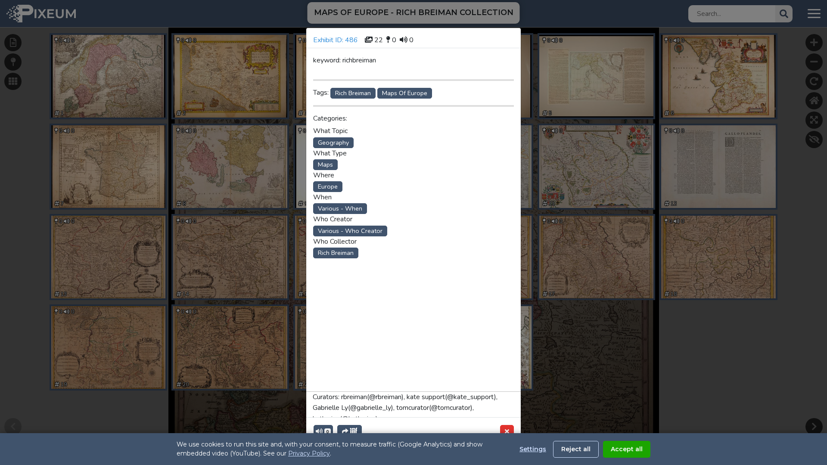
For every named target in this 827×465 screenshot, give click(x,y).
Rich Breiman (353, 93)
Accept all (627, 449)
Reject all (576, 449)
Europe (328, 186)
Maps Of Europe (404, 93)
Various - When (340, 208)
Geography (333, 142)
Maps (325, 164)
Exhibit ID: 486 (335, 40)
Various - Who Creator (350, 230)
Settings (532, 449)
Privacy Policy (309, 453)
